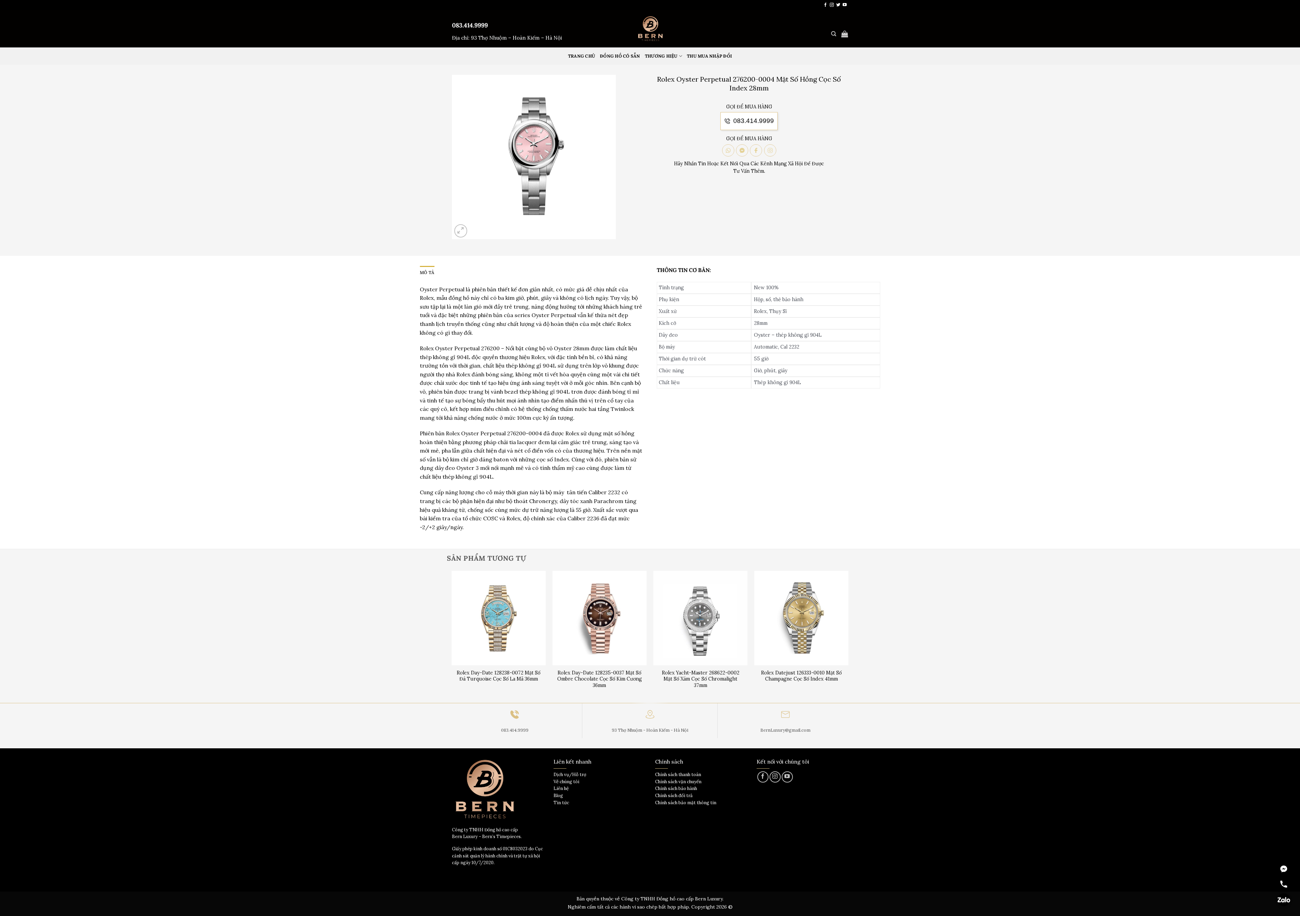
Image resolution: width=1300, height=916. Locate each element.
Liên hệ (561, 788)
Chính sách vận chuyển (678, 782)
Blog (558, 795)
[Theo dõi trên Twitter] (838, 5)
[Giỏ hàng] (844, 33)
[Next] (848, 636)
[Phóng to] (461, 230)
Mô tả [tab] (427, 272)
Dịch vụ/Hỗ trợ (570, 774)
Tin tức (561, 803)
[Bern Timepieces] (650, 28)
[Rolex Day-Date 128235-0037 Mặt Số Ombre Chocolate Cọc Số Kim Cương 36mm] (599, 618)
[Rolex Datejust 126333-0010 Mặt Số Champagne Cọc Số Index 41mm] (801, 618)
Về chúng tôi (566, 782)
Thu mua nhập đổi (709, 56)
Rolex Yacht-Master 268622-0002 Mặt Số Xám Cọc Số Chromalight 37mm (700, 679)
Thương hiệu (661, 56)
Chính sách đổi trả (674, 795)
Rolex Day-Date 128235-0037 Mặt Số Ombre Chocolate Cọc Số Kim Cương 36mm (599, 679)
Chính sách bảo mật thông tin (685, 803)
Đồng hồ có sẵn (620, 56)
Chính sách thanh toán (678, 774)
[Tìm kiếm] (833, 33)
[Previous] (452, 636)
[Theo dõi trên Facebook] (825, 5)
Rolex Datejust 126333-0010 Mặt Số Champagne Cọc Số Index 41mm (801, 676)
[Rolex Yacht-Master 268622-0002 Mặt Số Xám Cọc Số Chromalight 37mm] (700, 618)
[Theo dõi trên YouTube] (845, 5)
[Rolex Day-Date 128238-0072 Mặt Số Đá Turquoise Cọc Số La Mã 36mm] (499, 618)
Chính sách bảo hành (676, 788)
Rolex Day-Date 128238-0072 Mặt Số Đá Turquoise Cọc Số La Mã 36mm (498, 676)
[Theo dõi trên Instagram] (832, 5)
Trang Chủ (581, 56)
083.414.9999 (470, 25)
